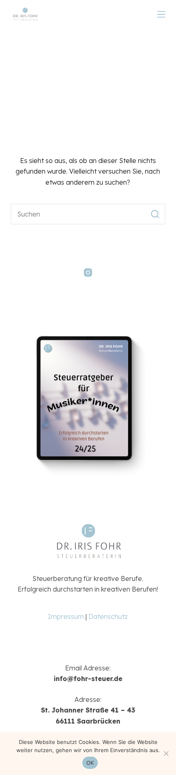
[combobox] (78, 214)
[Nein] (166, 753)
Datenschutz (108, 616)
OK (90, 762)
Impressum (66, 616)
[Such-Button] (155, 214)
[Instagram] (87, 272)
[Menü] (161, 14)
